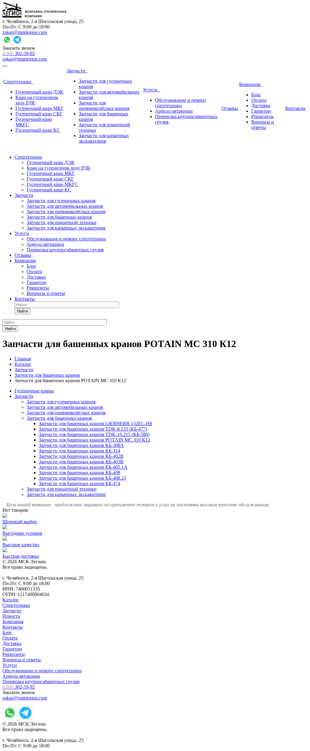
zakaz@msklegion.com (24, 32)
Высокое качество (20, 544)
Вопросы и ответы (21, 659)
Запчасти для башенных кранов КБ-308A (81, 445)
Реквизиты (13, 654)
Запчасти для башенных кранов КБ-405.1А (83, 467)
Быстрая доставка (20, 556)
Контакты (12, 627)
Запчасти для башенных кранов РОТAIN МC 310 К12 (94, 439)
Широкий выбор (19, 521)
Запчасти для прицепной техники (62, 488)
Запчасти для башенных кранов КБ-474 (79, 483)
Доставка (11, 643)
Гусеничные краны (34, 390)
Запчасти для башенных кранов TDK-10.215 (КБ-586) (94, 434)
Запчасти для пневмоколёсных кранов (66, 412)
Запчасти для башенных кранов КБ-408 (79, 472)
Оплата (10, 637)
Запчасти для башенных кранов (59, 418)
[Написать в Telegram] (17, 42)
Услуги (9, 665)
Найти (22, 311)
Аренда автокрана (21, 676)
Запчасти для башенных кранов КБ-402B (81, 456)
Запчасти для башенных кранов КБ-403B (81, 461)
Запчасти (24, 396)
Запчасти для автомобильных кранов (65, 407)
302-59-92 (18, 53)
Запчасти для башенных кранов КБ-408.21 (82, 478)
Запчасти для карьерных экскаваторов (66, 494)
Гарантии (12, 648)
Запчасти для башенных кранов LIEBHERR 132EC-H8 (95, 423)
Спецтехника (16, 605)
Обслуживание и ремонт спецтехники (42, 670)
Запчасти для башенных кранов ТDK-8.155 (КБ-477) (93, 429)
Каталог (10, 599)
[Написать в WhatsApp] (7, 42)
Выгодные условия (22, 533)
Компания (12, 621)
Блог (7, 632)
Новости (11, 616)
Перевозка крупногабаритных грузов (41, 681)
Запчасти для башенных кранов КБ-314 (79, 450)
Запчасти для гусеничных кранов (61, 401)
